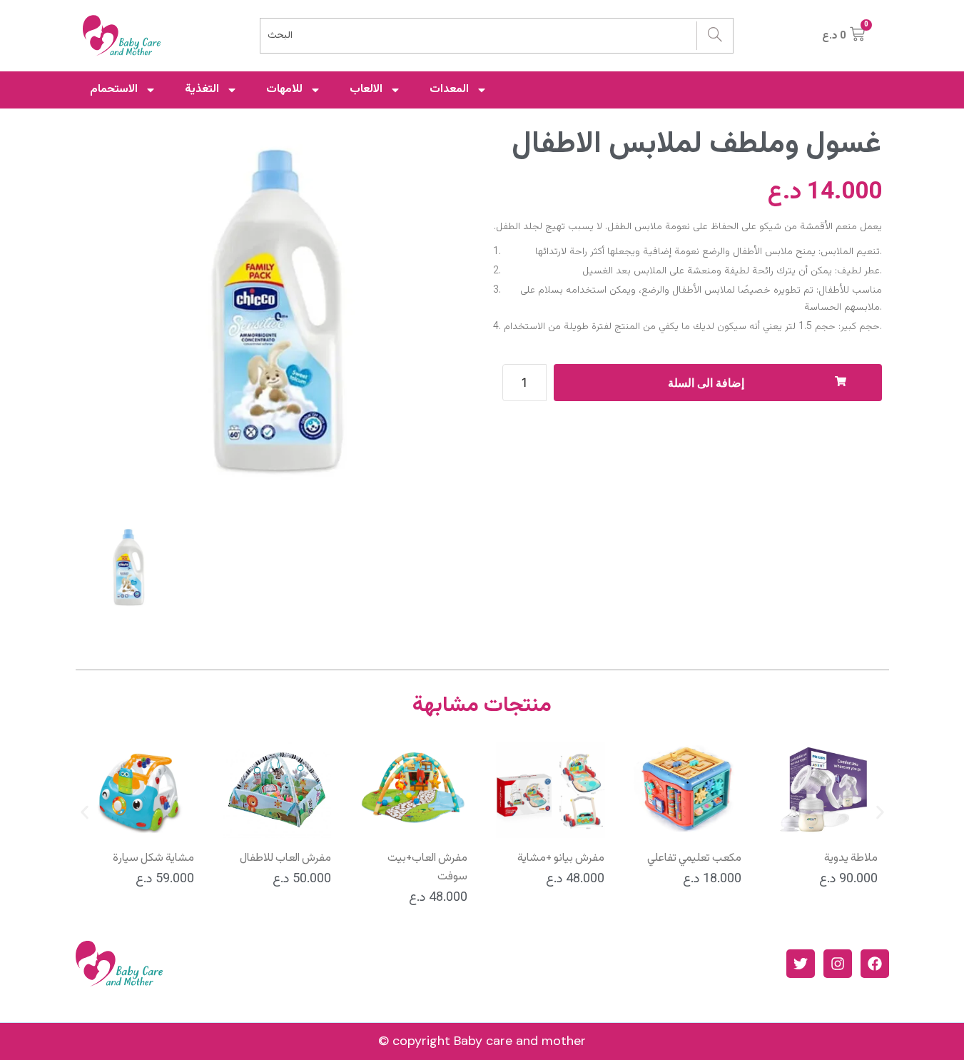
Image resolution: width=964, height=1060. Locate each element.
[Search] (714, 35)
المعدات (449, 90)
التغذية (202, 90)
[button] (84, 813)
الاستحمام (114, 90)
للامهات (284, 90)
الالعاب (366, 90)
